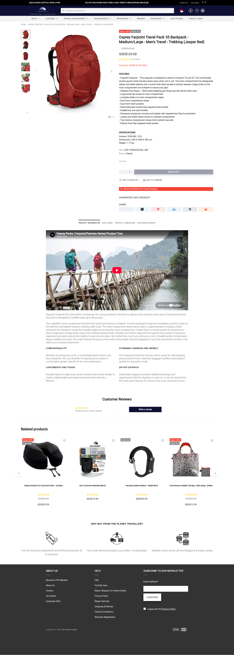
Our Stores (195, 3)
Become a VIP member (57, 580)
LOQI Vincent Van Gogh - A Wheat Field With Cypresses (142, 486)
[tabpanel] (141, 473)
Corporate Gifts (53, 601)
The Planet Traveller (42, 10)
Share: (122, 204)
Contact (49, 590)
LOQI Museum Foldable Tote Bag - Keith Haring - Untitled (92, 486)
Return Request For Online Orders (110, 590)
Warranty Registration (105, 617)
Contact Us (184, 3)
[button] (125, 59)
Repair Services (102, 601)
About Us (50, 585)
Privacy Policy (101, 596)
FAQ (97, 580)
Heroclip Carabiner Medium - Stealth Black (43, 486)
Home (23, 24)
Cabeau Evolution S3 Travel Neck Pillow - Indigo (191, 486)
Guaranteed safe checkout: (134, 197)
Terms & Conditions (104, 611)
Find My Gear (101, 585)
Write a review (145, 409)
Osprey (129, 153)
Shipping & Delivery (104, 606)
